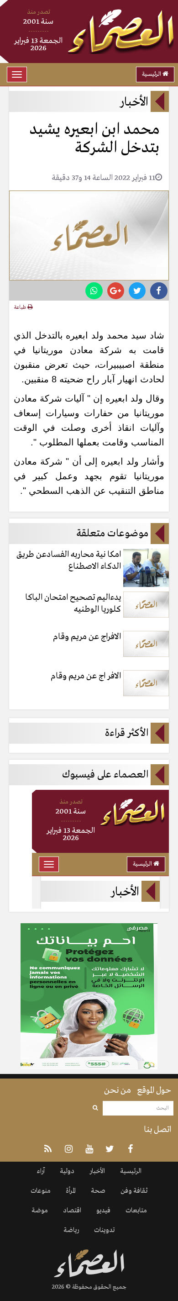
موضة (39, 1210)
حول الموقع (154, 1090)
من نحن (117, 1090)
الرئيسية (152, 74)
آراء (41, 1171)
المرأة (71, 1190)
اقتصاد (72, 1210)
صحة (98, 1190)
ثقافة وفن (133, 1190)
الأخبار (97, 1171)
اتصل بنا (157, 1129)
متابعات (136, 1210)
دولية (67, 1171)
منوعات (41, 1190)
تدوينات (104, 1230)
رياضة (71, 1230)
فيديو (103, 1210)
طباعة (20, 307)
